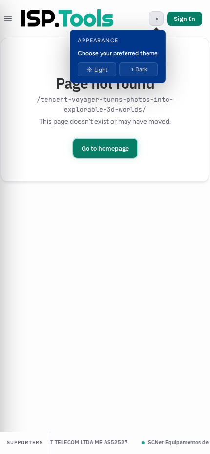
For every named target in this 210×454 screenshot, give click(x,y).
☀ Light (97, 69)
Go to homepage (105, 148)
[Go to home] (68, 18)
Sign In (184, 19)
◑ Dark (138, 69)
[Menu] (8, 18)
